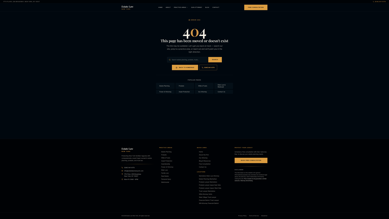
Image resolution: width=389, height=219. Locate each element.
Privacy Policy (242, 215)
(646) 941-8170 (380, 1)
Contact (215, 7)
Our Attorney (196, 7)
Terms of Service (254, 215)
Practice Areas (180, 7)
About (168, 7)
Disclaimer (264, 215)
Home (160, 7)
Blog (207, 7)
